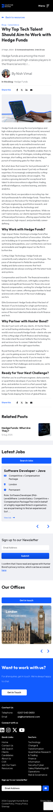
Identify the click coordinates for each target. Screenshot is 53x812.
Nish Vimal (24, 73)
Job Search (7, 748)
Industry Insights (15, 425)
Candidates (7, 755)
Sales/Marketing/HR (38, 768)
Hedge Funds (21, 82)
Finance (32, 758)
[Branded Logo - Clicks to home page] (7, 5)
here (4, 570)
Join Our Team (9, 765)
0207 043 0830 (26, 712)
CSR (4, 761)
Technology (34, 742)
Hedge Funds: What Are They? (16, 429)
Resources (7, 768)
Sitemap (6, 806)
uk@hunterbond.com (29, 716)
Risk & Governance (37, 774)
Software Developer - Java (24, 471)
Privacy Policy (21, 803)
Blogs (4, 25)
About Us (6, 758)
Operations (34, 771)
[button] (37, 526)
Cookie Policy (8, 803)
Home (5, 742)
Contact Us (7, 745)
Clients (5, 752)
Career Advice (13, 25)
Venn (49, 801)
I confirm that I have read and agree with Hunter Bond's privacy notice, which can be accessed (26, 567)
